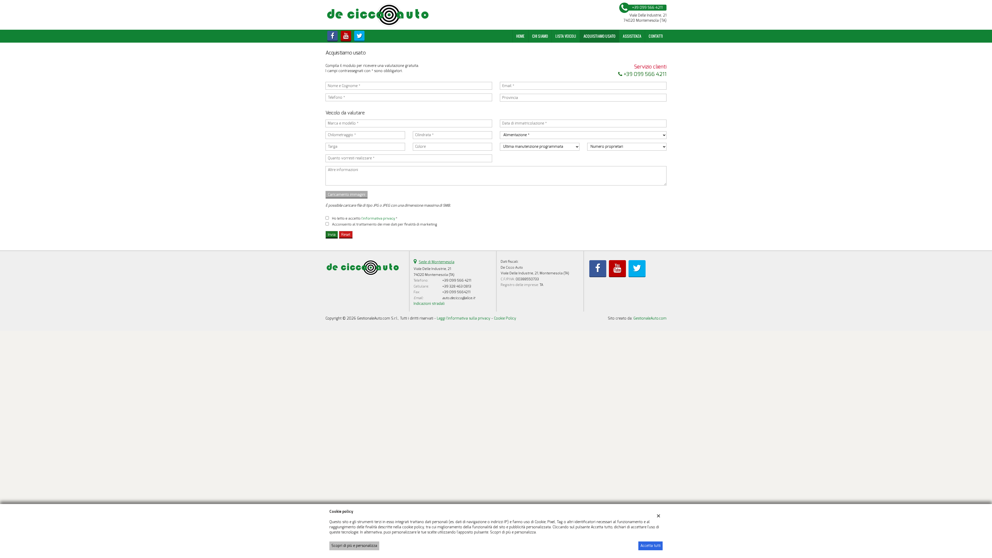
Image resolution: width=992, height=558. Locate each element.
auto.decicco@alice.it (458, 298)
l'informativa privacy (378, 218)
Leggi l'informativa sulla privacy (463, 318)
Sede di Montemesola (436, 262)
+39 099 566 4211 (644, 74)
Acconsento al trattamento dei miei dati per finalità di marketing (384, 224)
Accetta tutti (650, 545)
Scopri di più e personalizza (354, 545)
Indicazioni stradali (429, 303)
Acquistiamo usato (599, 36)
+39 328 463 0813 (456, 286)
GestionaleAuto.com (650, 318)
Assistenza (632, 36)
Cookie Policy (505, 318)
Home (520, 36)
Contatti (656, 36)
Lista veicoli (565, 36)
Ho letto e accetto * (364, 218)
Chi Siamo (540, 36)
